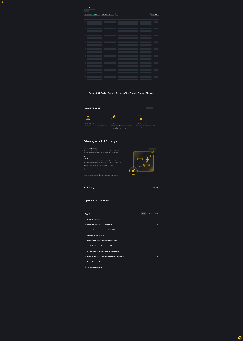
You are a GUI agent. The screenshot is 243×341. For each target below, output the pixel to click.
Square (21, 2)
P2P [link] (89, 6)
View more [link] (155, 187)
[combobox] (96, 14)
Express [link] (85, 6)
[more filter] (116, 14)
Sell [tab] (92, 10)
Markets (12, 2)
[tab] (85, 6)
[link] (122, 235)
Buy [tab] (86, 10)
